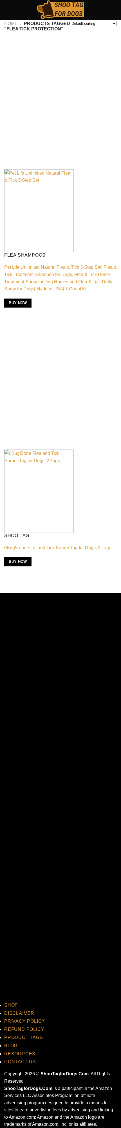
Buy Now (18, 303)
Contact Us (20, 1061)
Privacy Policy (24, 1021)
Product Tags (23, 1037)
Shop (11, 1005)
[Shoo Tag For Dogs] (60, 10)
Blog (10, 1045)
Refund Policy (24, 1029)
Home (11, 23)
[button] (7, 10)
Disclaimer (19, 1013)
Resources (19, 1053)
